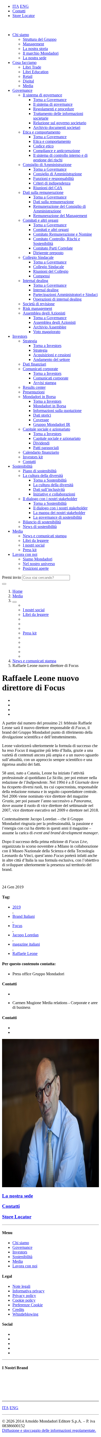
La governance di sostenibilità (57, 517)
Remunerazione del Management (60, 215)
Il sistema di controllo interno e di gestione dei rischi (60, 157)
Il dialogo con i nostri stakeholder (50, 499)
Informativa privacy (28, 1291)
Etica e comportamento (41, 132)
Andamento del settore (51, 359)
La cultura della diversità (43, 475)
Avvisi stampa (44, 383)
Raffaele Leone (25, 953)
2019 (16, 907)
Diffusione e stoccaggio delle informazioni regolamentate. (49, 1430)
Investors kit (33, 457)
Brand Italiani (23, 916)
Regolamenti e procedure (53, 109)
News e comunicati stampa (45, 536)
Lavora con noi (24, 554)
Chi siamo (20, 34)
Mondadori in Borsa (39, 396)
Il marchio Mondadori (41, 53)
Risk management (37, 308)
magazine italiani (26, 944)
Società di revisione (39, 304)
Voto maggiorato (46, 331)
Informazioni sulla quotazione (57, 410)
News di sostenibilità (40, 526)
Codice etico (43, 146)
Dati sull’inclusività (49, 489)
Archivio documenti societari (56, 127)
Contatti (18, 11)
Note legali (21, 1286)
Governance (22, 90)
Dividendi (41, 443)
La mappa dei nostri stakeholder (59, 512)
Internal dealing (35, 280)
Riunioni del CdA (47, 188)
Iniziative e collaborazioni (54, 494)
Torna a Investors (47, 345)
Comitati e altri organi (40, 220)
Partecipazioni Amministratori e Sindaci (65, 294)
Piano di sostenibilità (39, 471)
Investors (19, 336)
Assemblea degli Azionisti (44, 313)
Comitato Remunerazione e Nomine (62, 234)
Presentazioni (34, 392)
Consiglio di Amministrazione (47, 164)
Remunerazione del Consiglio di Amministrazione (59, 208)
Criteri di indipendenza (51, 183)
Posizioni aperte (36, 568)
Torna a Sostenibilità (50, 480)
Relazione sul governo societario (59, 123)
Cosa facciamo (24, 62)
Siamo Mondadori (37, 559)
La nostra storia (35, 48)
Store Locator (23, 15)
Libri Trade (32, 67)
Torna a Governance (50, 99)
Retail (27, 76)
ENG (24, 6)
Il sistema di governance (42, 95)
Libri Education (35, 72)
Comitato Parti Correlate (53, 248)
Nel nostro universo (39, 563)
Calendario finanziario (41, 452)
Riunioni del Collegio (50, 271)
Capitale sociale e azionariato (46, 429)
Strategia (30, 341)
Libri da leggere (36, 540)
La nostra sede (34, 58)
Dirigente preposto (48, 253)
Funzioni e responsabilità (53, 178)
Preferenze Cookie (27, 1305)
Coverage (41, 420)
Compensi (41, 276)
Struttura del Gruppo (39, 39)
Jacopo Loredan (25, 935)
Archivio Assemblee (49, 327)
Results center (34, 387)
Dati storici (42, 415)
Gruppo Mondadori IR (51, 424)
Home (17, 591)
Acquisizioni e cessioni (52, 355)
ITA (15, 6)
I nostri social (34, 545)
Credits (18, 1309)
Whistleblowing (25, 1314)
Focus (17, 925)
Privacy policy (24, 1295)
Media (28, 86)
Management (33, 44)
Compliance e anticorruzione (56, 150)
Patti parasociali (46, 447)
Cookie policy (23, 1300)
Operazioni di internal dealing (57, 299)
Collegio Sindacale (38, 257)
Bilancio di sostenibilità (42, 522)
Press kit (30, 550)
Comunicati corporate (40, 369)
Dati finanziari (34, 364)
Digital (28, 81)
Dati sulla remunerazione (43, 192)
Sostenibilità (22, 466)
